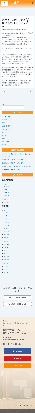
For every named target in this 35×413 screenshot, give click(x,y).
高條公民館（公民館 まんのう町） (13, 160)
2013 (6, 269)
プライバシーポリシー (25, 406)
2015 (6, 263)
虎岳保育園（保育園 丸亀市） (12, 170)
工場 (3, 123)
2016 (6, 260)
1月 (7, 231)
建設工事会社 (6, 129)
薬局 (3, 138)
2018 (6, 257)
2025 (6, 199)
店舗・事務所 (6, 126)
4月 (7, 222)
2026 (6, 184)
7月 (7, 186)
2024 (6, 238)
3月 (7, 196)
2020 (6, 250)
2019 (6, 253)
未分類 (4, 135)
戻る (4, 3)
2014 (6, 266)
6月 (7, 189)
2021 (6, 247)
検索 (3, 104)
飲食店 (4, 145)
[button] (32, 3)
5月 (7, 193)
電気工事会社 (6, 142)
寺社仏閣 (4, 120)
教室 (3, 132)
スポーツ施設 (6, 116)
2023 (6, 202)
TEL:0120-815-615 (13, 344)
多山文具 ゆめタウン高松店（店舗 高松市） (17, 166)
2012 (6, 272)
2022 (6, 244)
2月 (7, 228)
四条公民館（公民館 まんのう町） (13, 163)
